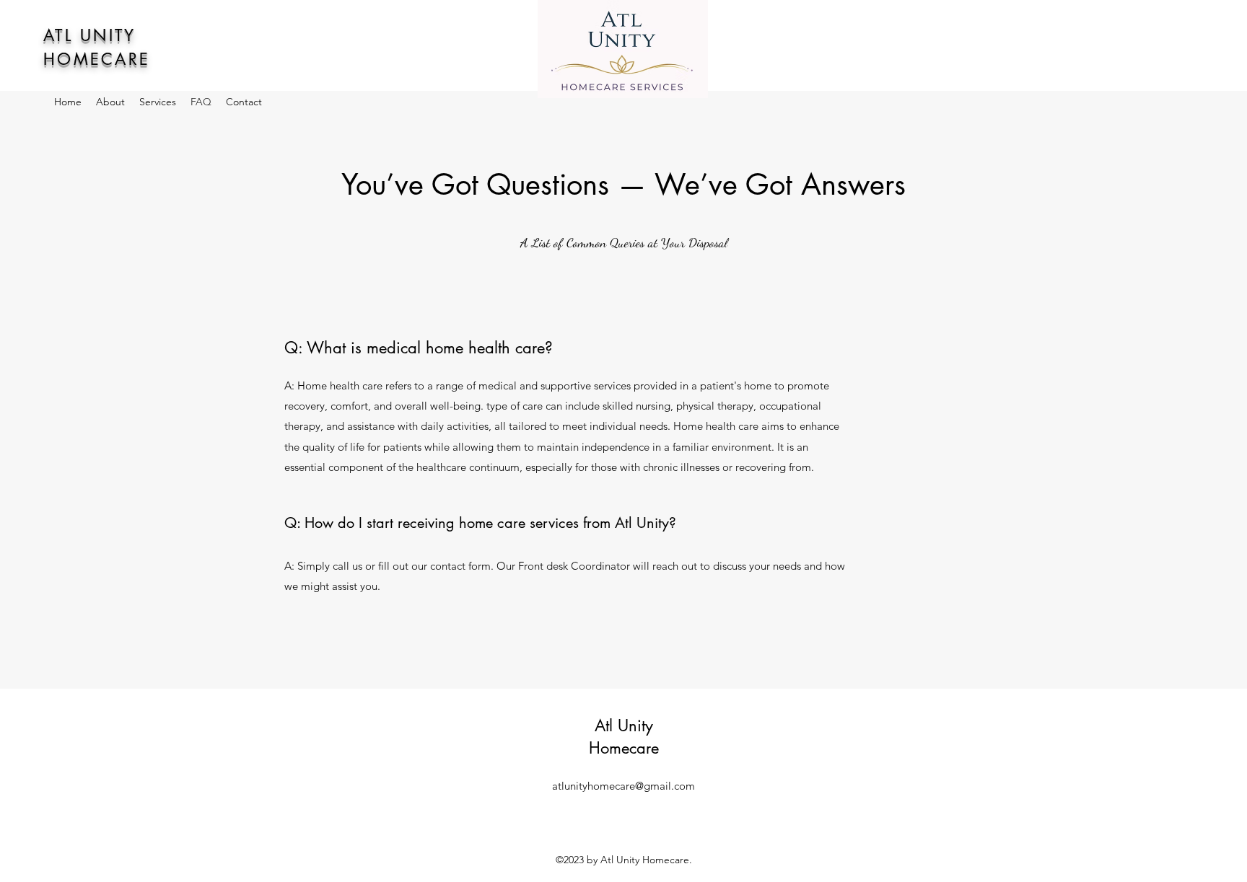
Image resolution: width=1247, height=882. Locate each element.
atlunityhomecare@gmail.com (623, 786)
